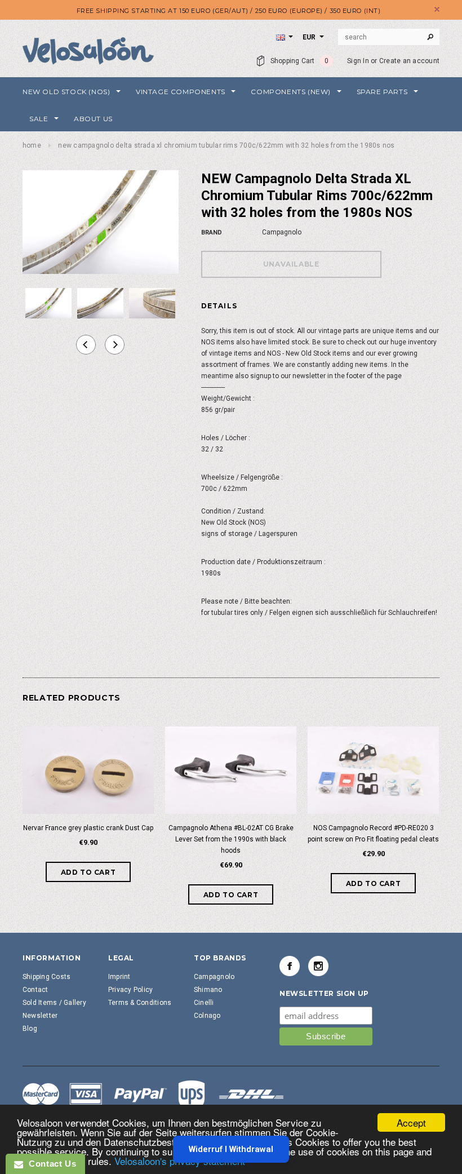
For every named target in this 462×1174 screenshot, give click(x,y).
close (436, 9)
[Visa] (153, 1096)
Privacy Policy (130, 990)
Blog (30, 1029)
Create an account (409, 61)
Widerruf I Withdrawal (231, 1149)
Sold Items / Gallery (54, 1003)
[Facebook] (289, 966)
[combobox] (388, 37)
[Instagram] (318, 966)
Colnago (207, 1016)
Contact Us (49, 1163)
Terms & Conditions (139, 1003)
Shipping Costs (46, 977)
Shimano (208, 990)
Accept (411, 1122)
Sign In (358, 61)
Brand (211, 232)
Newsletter (40, 1016)
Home (32, 145)
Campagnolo (214, 977)
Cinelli (204, 1003)
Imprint (119, 977)
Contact (35, 990)
